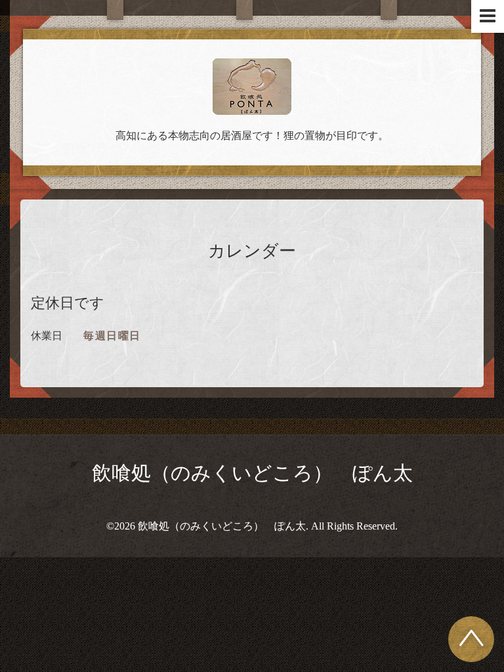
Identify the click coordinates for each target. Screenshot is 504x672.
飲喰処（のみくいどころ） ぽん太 (252, 473)
